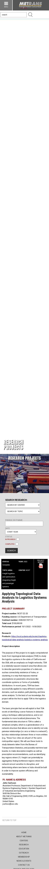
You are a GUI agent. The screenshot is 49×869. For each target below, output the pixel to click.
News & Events (24, 861)
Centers (24, 840)
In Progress (10, 539)
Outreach (24, 853)
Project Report (40, 561)
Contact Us (24, 865)
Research (24, 844)
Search (11, 550)
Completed (10, 544)
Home (24, 832)
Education (24, 849)
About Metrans (24, 836)
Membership (24, 857)
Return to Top (9, 820)
